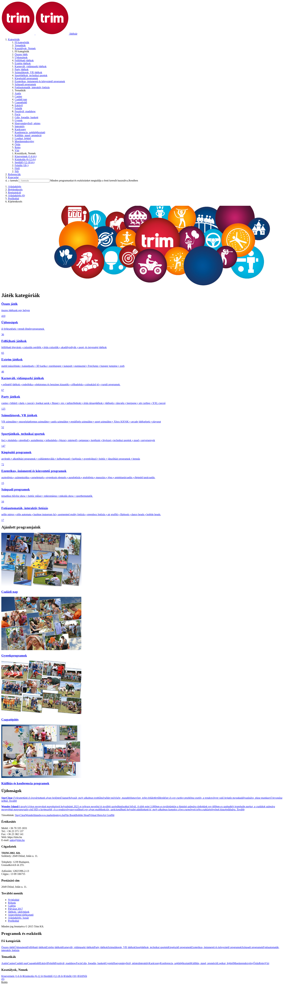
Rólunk (12, 902)
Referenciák (14, 174)
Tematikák (20, 45)
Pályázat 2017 (15, 908)
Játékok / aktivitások (18, 911)
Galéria (12, 905)
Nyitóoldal (13, 899)
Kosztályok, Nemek (25, 48)
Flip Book (70, 815)
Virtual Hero (95, 815)
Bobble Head (82, 815)
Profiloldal (13, 920)
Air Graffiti (108, 815)
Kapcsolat (13, 177)
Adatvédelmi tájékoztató (21, 914)
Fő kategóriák (22, 42)
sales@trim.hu (17, 840)
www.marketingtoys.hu (52, 815)
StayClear (20, 815)
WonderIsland (32, 815)
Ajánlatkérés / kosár (18, 917)
